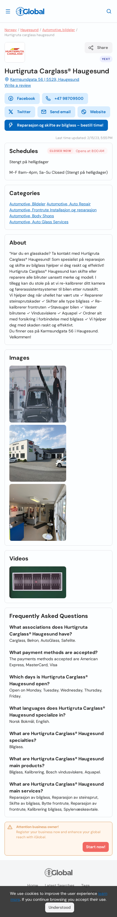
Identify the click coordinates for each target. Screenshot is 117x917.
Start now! (95, 846)
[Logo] (30, 11)
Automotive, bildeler (58, 30)
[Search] (109, 11)
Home (32, 885)
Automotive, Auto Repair (69, 203)
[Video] (37, 582)
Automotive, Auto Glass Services (38, 221)
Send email (60, 111)
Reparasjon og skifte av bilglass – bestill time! (60, 125)
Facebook (26, 98)
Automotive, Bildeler (27, 203)
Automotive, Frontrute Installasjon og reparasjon (53, 209)
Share (102, 47)
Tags (85, 885)
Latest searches (59, 885)
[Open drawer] (8, 11)
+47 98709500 (69, 98)
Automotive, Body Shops (31, 215)
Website (98, 111)
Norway (11, 30)
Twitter (24, 111)
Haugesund (29, 30)
